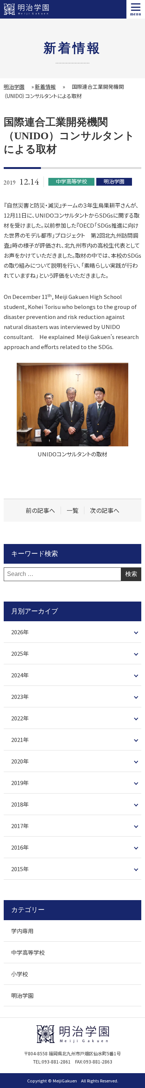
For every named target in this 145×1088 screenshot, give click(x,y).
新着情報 (45, 86)
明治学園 (14, 86)
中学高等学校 (28, 952)
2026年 (20, 632)
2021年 (20, 739)
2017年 (20, 826)
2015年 (20, 869)
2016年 (20, 847)
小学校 (19, 974)
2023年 (20, 696)
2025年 (20, 653)
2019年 (20, 782)
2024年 (20, 675)
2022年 (20, 718)
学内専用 (22, 931)
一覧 (72, 510)
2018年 (20, 804)
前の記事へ (40, 510)
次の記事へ (104, 510)
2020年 (20, 761)
